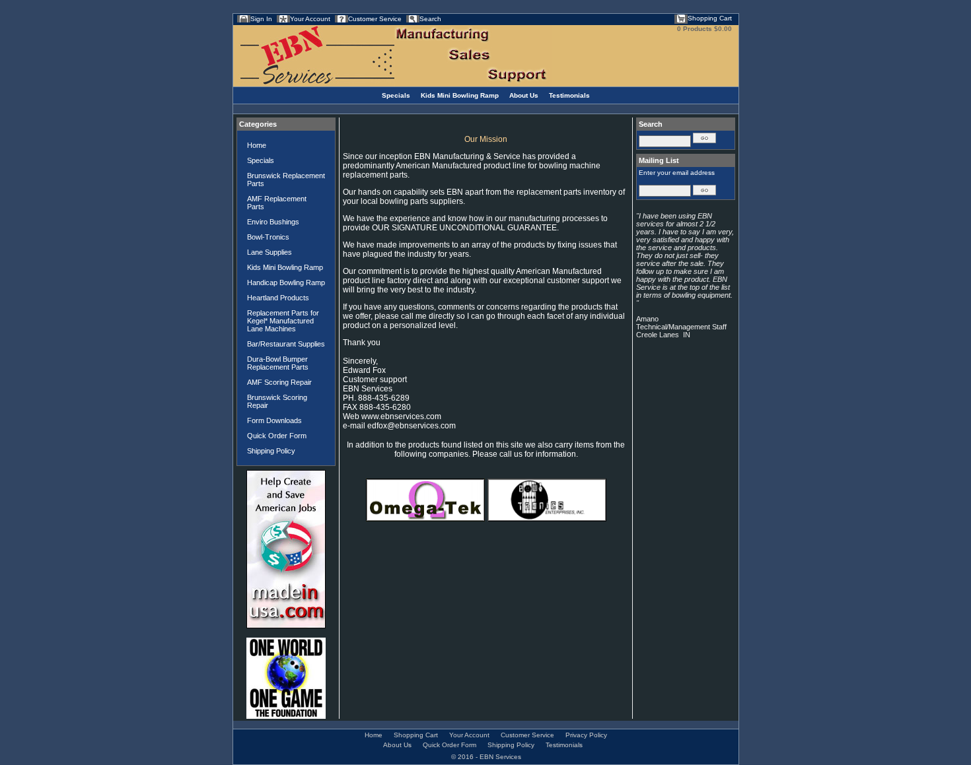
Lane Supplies (269, 252)
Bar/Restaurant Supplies (286, 344)
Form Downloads (274, 420)
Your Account (310, 18)
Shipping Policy (271, 451)
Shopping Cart (710, 18)
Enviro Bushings (273, 222)
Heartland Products (278, 298)
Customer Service (375, 18)
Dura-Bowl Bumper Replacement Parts (277, 363)
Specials (396, 95)
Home (256, 145)
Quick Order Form (276, 436)
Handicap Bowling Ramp (286, 282)
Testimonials (569, 95)
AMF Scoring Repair (279, 382)
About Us (523, 95)
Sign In (261, 18)
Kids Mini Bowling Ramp (460, 95)
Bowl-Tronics (268, 237)
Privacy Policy (586, 735)
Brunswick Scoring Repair (277, 401)
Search (430, 18)
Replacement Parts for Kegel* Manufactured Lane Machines (283, 321)
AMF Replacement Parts (276, 203)
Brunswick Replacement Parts (286, 179)
